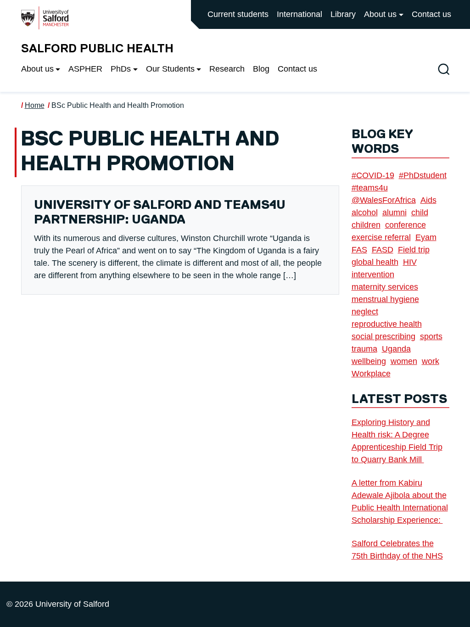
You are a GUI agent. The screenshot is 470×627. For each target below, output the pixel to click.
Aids (428, 200)
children (366, 225)
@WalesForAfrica (384, 200)
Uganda (396, 348)
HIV (410, 262)
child (419, 212)
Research (227, 68)
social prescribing (383, 336)
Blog (261, 68)
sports (431, 336)
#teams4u (370, 187)
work (430, 361)
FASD (382, 249)
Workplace (371, 373)
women (404, 361)
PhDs (121, 68)
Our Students (170, 68)
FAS (359, 249)
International (299, 14)
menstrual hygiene (385, 299)
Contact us (431, 14)
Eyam (425, 237)
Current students (238, 14)
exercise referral (381, 237)
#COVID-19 (373, 175)
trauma (364, 348)
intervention (373, 274)
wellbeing (369, 361)
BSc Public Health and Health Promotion (117, 105)
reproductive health (387, 324)
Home (35, 105)
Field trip (414, 249)
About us (380, 14)
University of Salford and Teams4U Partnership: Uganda (159, 212)
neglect (365, 311)
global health (375, 262)
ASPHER (85, 68)
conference (405, 225)
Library (343, 14)
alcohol (365, 212)
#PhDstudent (423, 175)
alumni (394, 212)
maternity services (385, 286)
